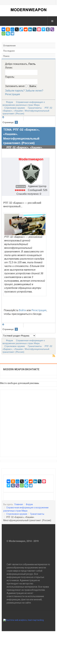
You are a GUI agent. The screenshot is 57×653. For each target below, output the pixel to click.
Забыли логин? (34, 90)
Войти (22, 310)
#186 (51, 158)
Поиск (6, 56)
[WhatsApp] (3, 33)
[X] (17, 29)
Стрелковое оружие (14, 107)
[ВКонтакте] (3, 29)
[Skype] (8, 33)
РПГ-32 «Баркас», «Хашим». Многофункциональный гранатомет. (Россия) (27, 110)
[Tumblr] (48, 29)
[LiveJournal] (34, 29)
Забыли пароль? (15, 90)
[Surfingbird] (43, 29)
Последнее (9, 50)
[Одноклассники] (8, 29)
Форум (9, 102)
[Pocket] (39, 29)
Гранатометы (35, 107)
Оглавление (9, 45)
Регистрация (12, 94)
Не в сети (20, 186)
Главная (18, 504)
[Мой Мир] (12, 29)
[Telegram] (12, 33)
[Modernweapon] (28, 9)
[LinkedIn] (30, 29)
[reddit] (26, 29)
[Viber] (52, 29)
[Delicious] (21, 29)
